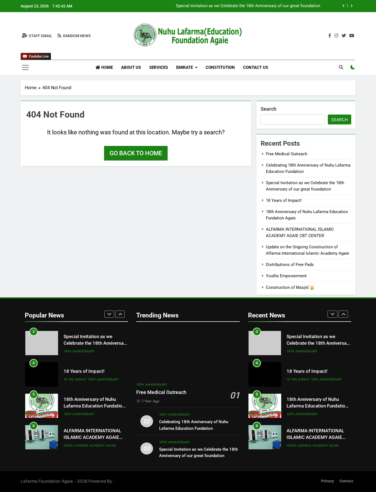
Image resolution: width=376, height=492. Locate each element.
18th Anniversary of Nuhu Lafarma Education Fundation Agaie (94, 406)
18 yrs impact (75, 379)
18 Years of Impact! (284, 200)
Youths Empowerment (286, 275)
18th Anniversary (79, 351)
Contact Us (255, 67)
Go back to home (136, 153)
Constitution (220, 67)
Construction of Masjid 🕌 (290, 287)
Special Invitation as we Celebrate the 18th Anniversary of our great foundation (248, 6)
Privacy (327, 481)
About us (131, 67)
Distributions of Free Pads (290, 264)
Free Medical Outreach (286, 153)
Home (106, 67)
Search (268, 109)
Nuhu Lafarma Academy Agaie (90, 445)
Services (158, 67)
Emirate (184, 67)
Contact (346, 481)
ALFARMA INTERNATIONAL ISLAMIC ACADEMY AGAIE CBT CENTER (92, 437)
